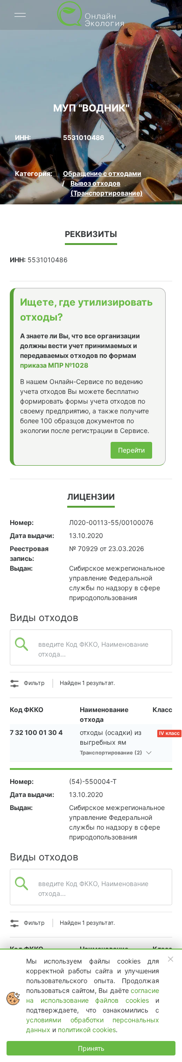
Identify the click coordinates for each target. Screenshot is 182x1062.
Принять (91, 1048)
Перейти (131, 450)
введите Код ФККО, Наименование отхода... (93, 649)
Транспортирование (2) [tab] (112, 752)
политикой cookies (87, 1030)
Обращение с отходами (102, 173)
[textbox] (91, 657)
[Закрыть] (170, 959)
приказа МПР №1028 (54, 365)
